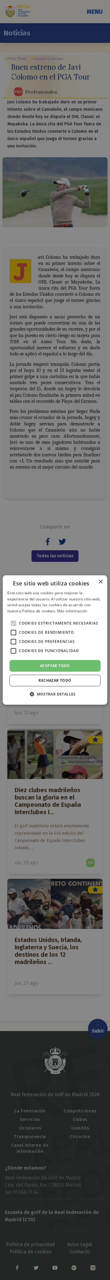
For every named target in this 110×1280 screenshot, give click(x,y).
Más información (72, 611)
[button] (55, 694)
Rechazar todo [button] (54, 680)
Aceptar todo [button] (55, 665)
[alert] (55, 640)
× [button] (100, 582)
